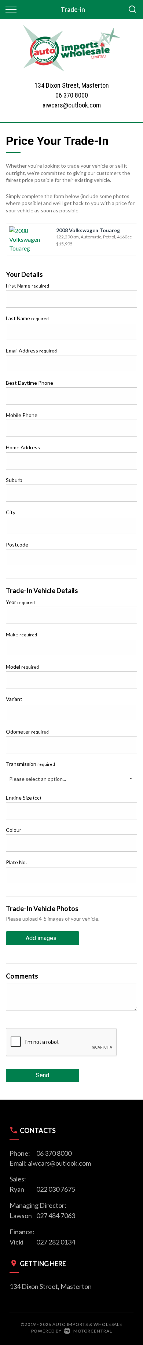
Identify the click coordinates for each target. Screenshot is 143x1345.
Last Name (27, 318)
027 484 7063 (55, 1215)
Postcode (17, 544)
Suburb (14, 480)
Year (20, 602)
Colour (13, 830)
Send (42, 1075)
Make (21, 634)
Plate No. (16, 862)
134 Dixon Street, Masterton (51, 1286)
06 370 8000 (71, 95)
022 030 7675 (55, 1189)
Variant (14, 699)
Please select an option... (37, 779)
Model (22, 667)
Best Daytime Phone (29, 383)
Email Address (31, 350)
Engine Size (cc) (23, 797)
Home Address (23, 447)
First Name (27, 285)
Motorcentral (92, 1331)
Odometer (27, 731)
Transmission (30, 764)
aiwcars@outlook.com (72, 105)
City (10, 512)
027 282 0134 (55, 1242)
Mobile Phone (21, 415)
